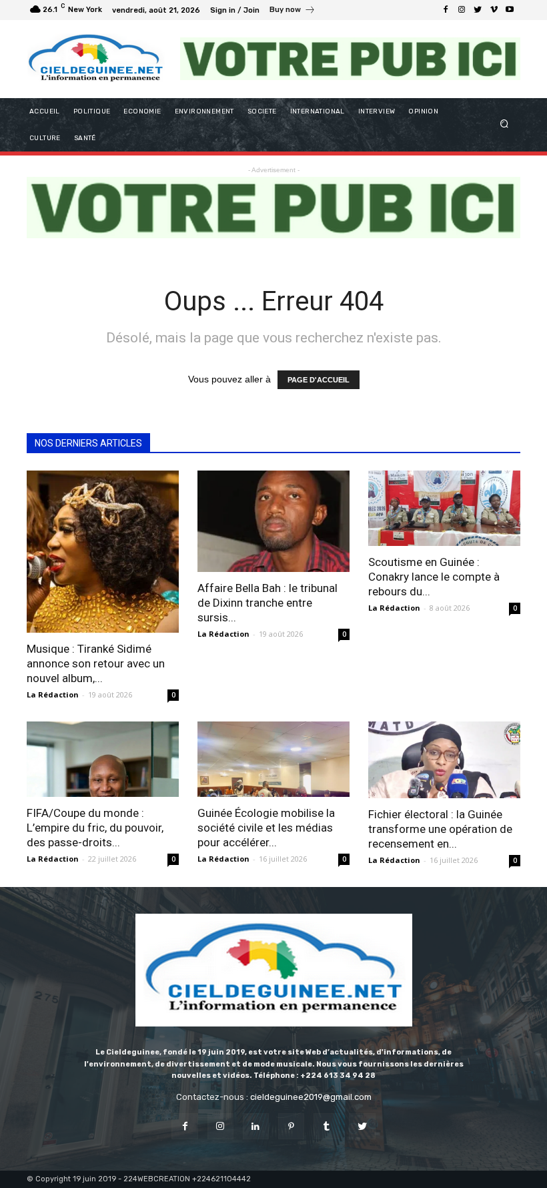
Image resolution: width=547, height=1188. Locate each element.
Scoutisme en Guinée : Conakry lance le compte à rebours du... (434, 576)
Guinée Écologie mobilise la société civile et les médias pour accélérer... (266, 827)
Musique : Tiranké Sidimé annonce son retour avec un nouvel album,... (96, 663)
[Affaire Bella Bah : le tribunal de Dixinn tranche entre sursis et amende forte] (273, 521)
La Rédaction (53, 694)
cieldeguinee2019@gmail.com (311, 1097)
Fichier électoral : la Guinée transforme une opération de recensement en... (440, 829)
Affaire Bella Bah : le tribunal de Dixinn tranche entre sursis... (267, 602)
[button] (505, 124)
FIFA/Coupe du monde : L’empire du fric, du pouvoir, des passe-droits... (95, 827)
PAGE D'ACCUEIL (319, 380)
